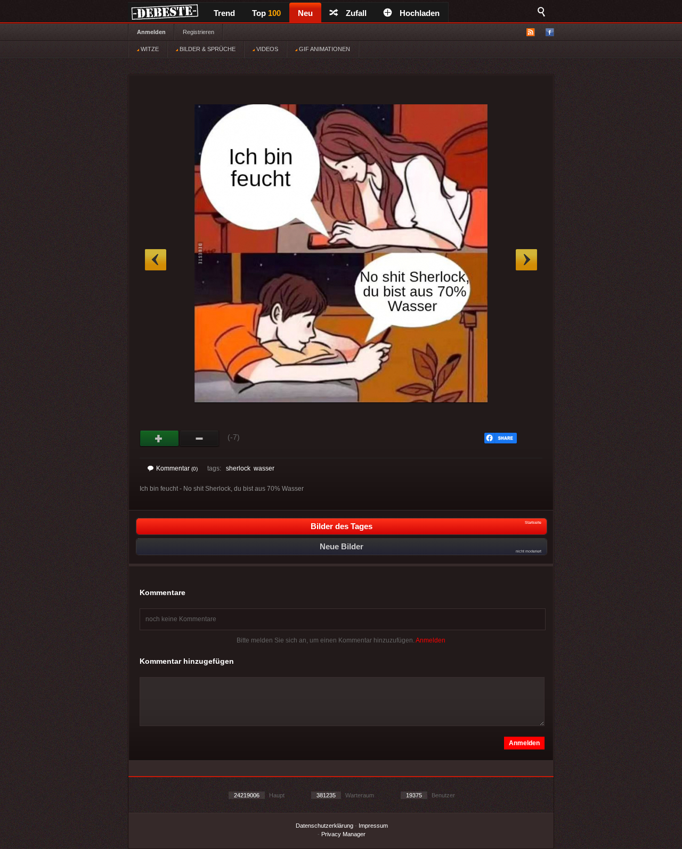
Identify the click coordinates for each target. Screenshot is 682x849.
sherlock (238, 468)
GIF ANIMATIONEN (323, 49)
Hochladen (420, 13)
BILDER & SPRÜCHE (207, 49)
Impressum (373, 825)
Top (266, 13)
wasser (264, 468)
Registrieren (198, 32)
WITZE (149, 49)
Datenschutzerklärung (324, 825)
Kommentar (177, 468)
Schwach (200, 438)
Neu (305, 13)
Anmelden (151, 32)
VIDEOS (266, 49)
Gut (160, 438)
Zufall (356, 13)
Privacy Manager (343, 834)
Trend (224, 13)
